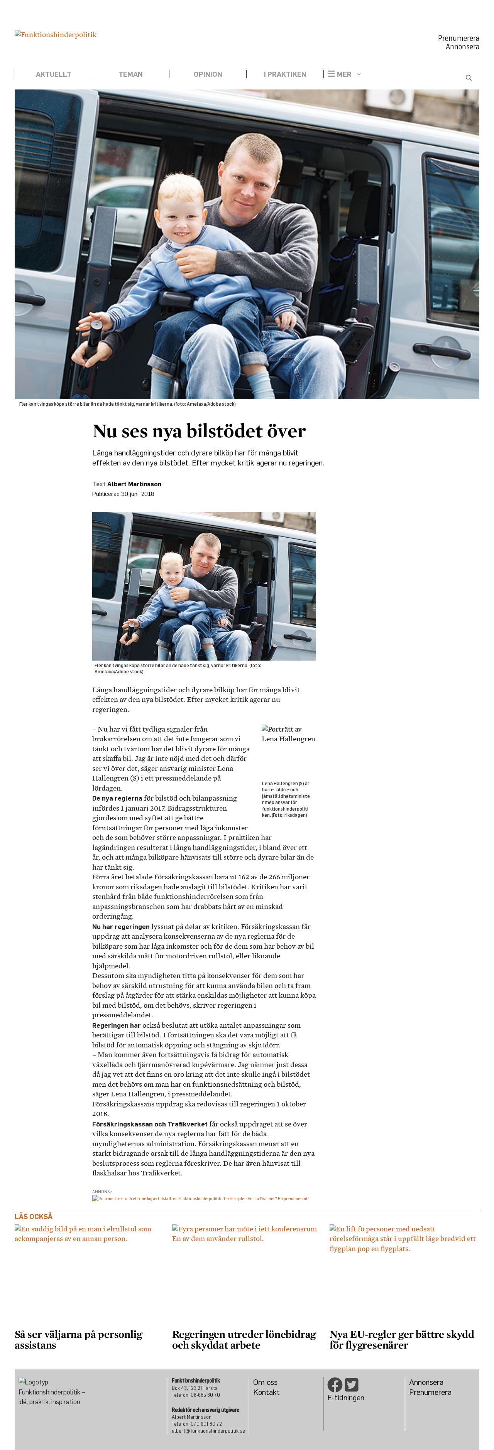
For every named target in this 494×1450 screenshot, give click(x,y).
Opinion (208, 74)
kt (276, 1392)
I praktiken (285, 74)
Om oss (265, 1382)
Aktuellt (53, 74)
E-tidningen (345, 1397)
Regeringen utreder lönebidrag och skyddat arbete (244, 1339)
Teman (130, 74)
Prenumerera (458, 38)
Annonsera (462, 46)
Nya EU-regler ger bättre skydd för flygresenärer (402, 1339)
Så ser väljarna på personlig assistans (78, 1339)
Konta (263, 1392)
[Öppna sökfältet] (468, 77)
